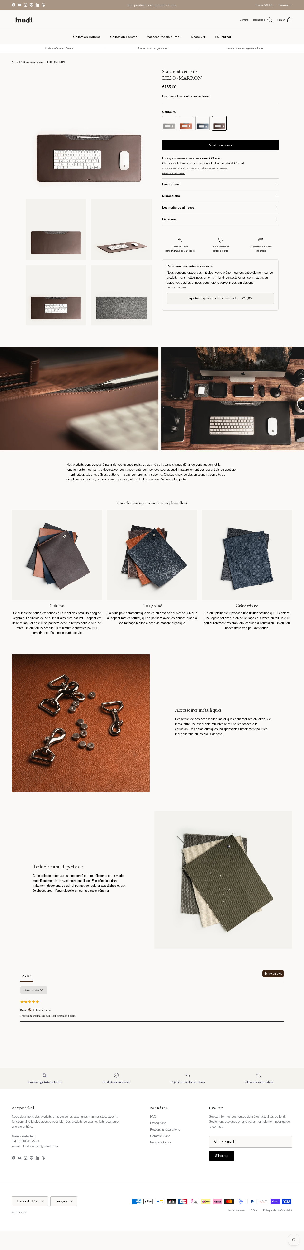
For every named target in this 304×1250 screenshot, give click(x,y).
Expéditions (158, 1123)
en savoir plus (177, 287)
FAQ (153, 1116)
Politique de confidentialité (277, 1210)
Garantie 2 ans (160, 1136)
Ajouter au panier (220, 145)
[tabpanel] (152, 1016)
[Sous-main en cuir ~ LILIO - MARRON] (219, 123)
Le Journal (223, 37)
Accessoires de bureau (164, 37)
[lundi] (24, 20)
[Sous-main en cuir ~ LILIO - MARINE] (202, 123)
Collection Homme (87, 37)
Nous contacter (160, 1142)
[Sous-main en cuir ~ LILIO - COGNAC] (186, 123)
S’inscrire (221, 1155)
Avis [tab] (26, 975)
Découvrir (198, 37)
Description (170, 184)
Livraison (169, 219)
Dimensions (171, 196)
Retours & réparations (165, 1129)
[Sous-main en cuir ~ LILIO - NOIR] (169, 123)
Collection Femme (124, 37)
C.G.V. (254, 1210)
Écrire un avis (273, 973)
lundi (23, 1212)
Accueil (16, 62)
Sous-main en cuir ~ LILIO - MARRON (44, 62)
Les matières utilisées (178, 207)
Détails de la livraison (173, 173)
